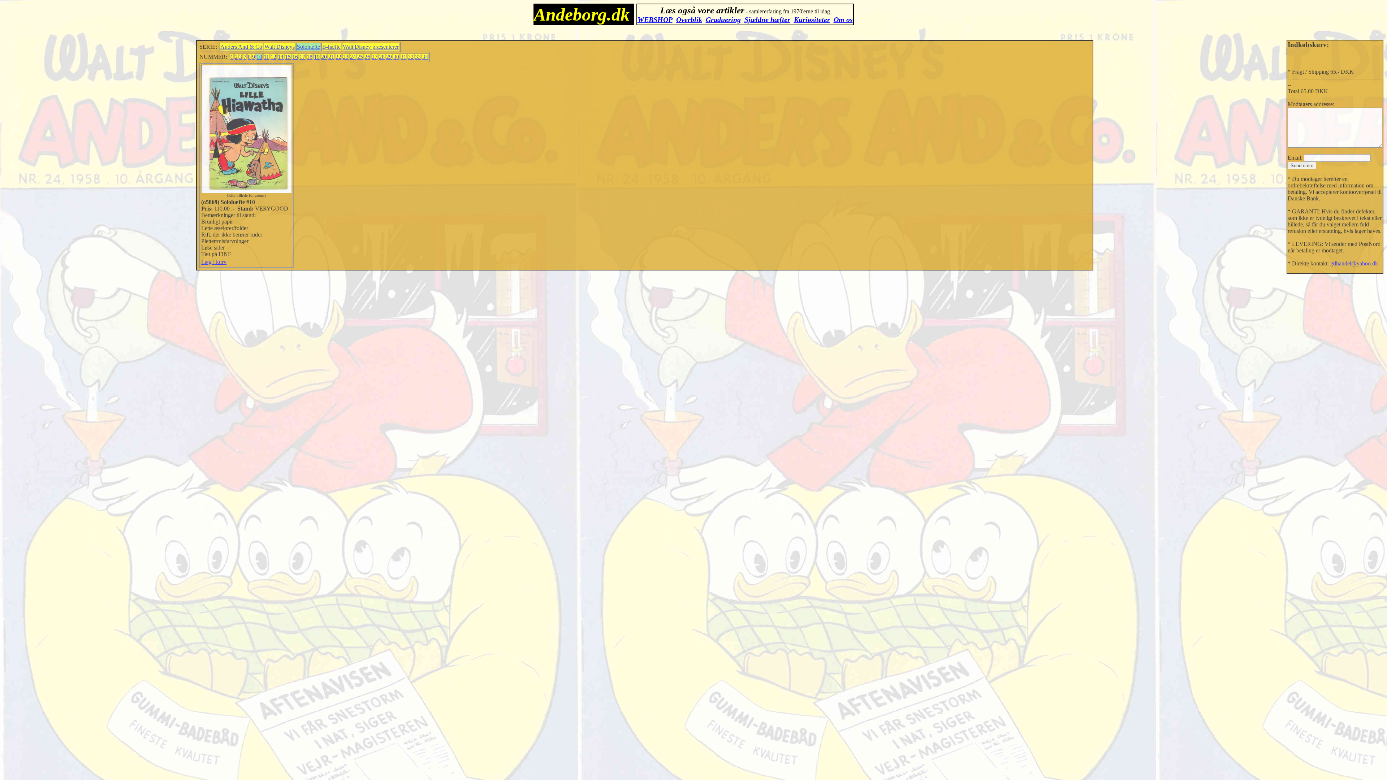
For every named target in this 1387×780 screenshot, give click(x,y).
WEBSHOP (655, 19)
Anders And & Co (241, 47)
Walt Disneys (279, 47)
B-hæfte (331, 47)
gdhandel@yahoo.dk (1354, 263)
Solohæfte (308, 47)
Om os (843, 19)
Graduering (723, 19)
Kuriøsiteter (812, 19)
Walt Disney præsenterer (371, 47)
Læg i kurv (213, 262)
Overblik (689, 19)
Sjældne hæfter (767, 19)
